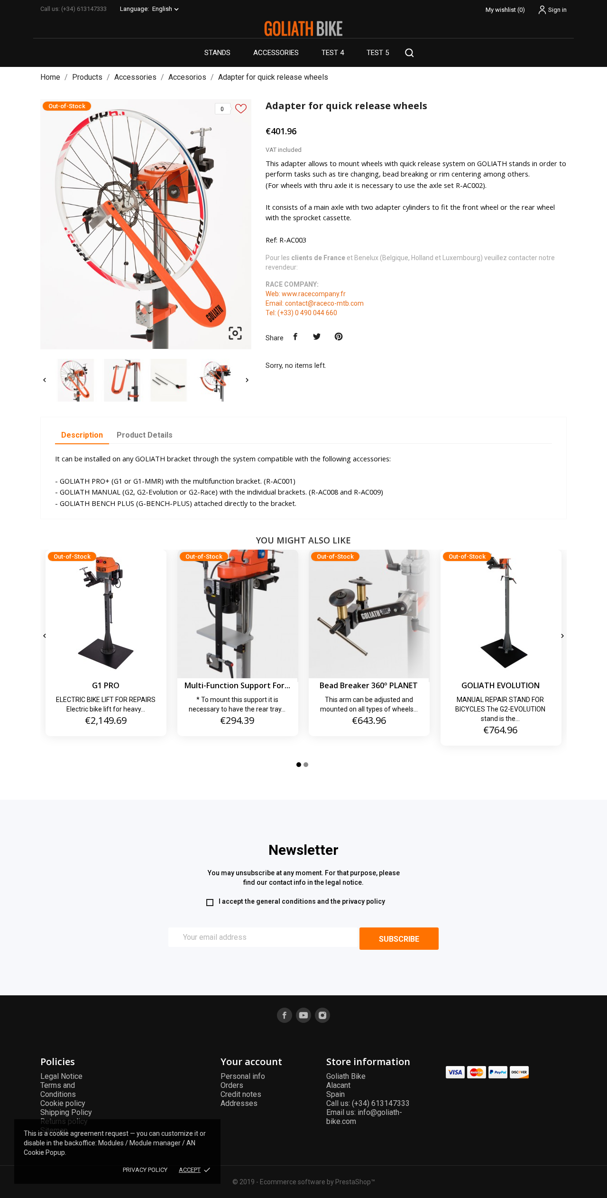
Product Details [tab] (145, 435)
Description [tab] (82, 435)
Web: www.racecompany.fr (306, 294)
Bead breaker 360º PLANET (369, 685)
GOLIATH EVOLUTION (500, 685)
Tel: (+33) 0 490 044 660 (301, 313)
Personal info (243, 1076)
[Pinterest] (339, 337)
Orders (232, 1085)
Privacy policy (145, 1169)
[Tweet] (317, 337)
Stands (217, 52)
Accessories (276, 52)
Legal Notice (61, 1076)
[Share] (295, 337)
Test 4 (333, 52)
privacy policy (363, 901)
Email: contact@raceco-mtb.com (315, 303)
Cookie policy (62, 1103)
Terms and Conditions (58, 1090)
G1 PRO (106, 685)
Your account (251, 1061)
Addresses (239, 1103)
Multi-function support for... (237, 685)
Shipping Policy (66, 1112)
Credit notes (241, 1094)
